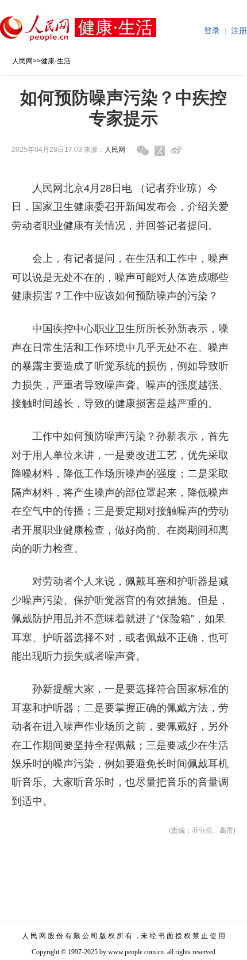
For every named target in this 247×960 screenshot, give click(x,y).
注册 (239, 30)
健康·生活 (56, 61)
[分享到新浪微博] (176, 150)
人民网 (22, 61)
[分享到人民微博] (160, 151)
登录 (212, 30)
